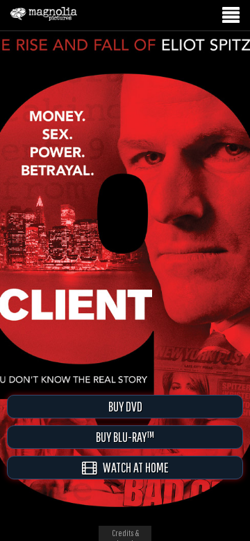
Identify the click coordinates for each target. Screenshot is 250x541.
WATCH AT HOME (133, 467)
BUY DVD (125, 406)
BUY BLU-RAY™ (125, 437)
